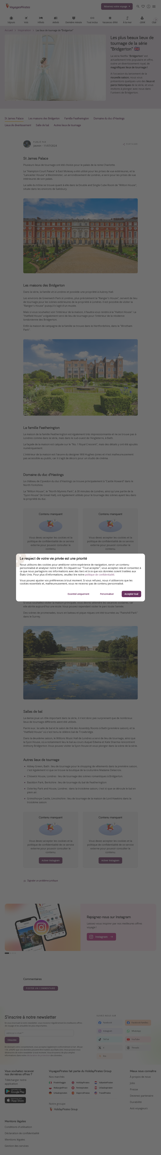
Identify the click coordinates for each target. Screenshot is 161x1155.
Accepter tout (131, 593)
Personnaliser (107, 593)
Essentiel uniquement (78, 593)
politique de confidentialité (99, 574)
